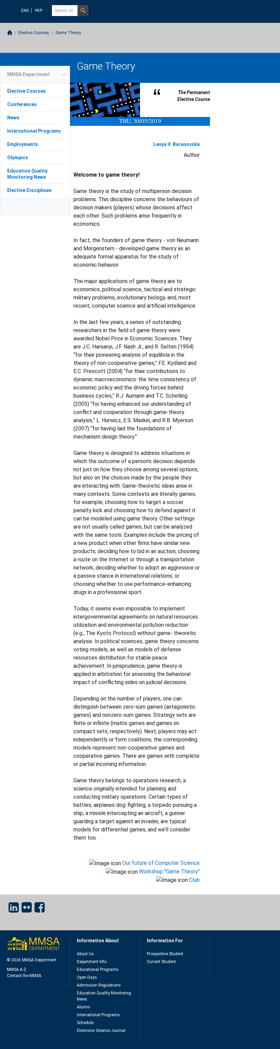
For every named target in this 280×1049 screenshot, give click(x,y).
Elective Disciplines (29, 190)
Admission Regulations (99, 985)
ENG (25, 10)
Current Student (161, 961)
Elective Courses (33, 32)
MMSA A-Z (16, 969)
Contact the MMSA (24, 975)
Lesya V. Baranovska (176, 144)
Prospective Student (165, 953)
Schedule (85, 1022)
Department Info (92, 961)
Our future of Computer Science (161, 863)
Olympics (17, 157)
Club (194, 880)
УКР (38, 10)
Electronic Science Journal (101, 1030)
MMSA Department (28, 74)
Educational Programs (97, 969)
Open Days (87, 977)
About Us (85, 953)
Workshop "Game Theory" (169, 871)
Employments (22, 144)
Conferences (22, 104)
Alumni (83, 1007)
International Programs (34, 131)
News (13, 117)
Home (10, 32)
